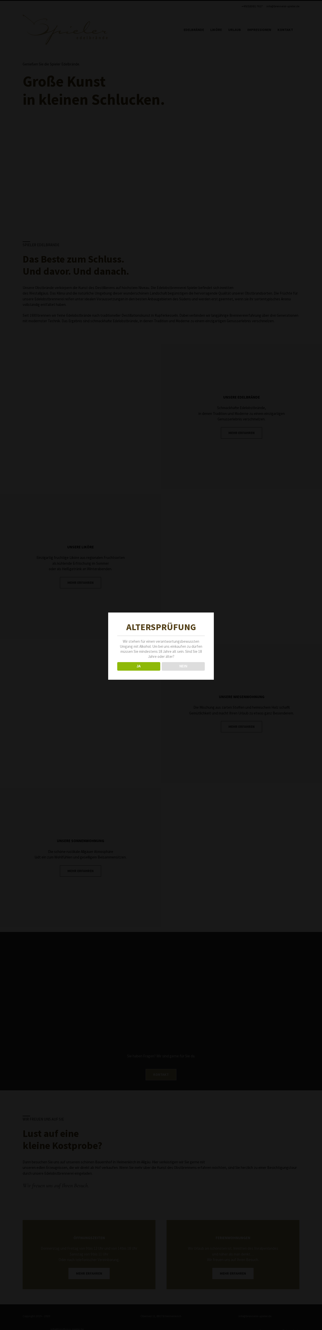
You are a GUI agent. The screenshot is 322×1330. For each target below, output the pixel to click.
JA (139, 666)
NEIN (183, 666)
